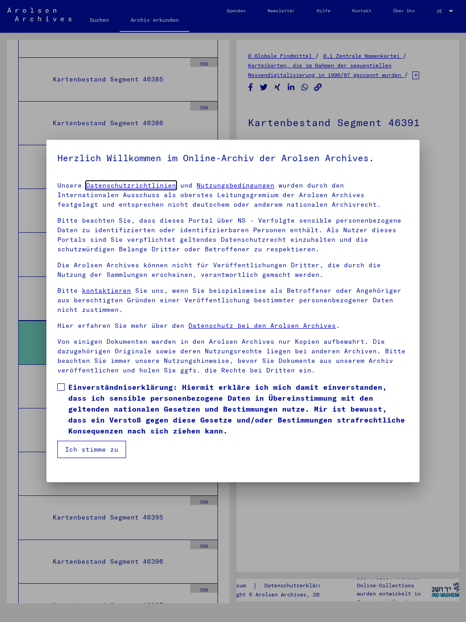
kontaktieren (106, 290)
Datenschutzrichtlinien (131, 185)
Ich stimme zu (91, 449)
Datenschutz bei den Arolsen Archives (262, 325)
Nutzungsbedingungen (235, 185)
